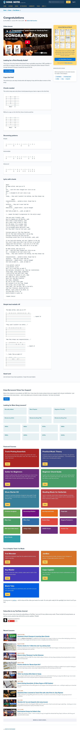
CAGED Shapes (46, 528)
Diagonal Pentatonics (67, 520)
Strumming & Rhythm (29, 511)
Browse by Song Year (61, 418)
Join (68, 2)
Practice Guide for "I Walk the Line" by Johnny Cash (33, 646)
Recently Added (9, 409)
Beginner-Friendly (60, 409)
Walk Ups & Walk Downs (11, 528)
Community (32, 6)
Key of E (68, 79)
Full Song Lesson (67, 76)
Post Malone (16, 10)
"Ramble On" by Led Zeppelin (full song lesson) (32, 702)
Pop (62, 79)
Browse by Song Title (36, 418)
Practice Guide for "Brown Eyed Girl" (29, 664)
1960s (25, 426)
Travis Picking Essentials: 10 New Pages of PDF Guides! (35, 683)
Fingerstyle (64, 511)
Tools (38, 6)
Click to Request (9, 71)
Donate (6, 399)
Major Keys (8, 520)
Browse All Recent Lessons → (40, 720)
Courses (10, 6)
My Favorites (23, 6)
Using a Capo (27, 528)
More (43, 6)
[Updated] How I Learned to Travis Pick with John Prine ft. (40, 693)
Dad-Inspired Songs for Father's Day (28, 711)
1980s (62, 426)
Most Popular (33, 409)
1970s (44, 426)
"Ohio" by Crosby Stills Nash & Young (29, 674)
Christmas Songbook (10, 511)
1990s (6, 435)
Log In (73, 2)
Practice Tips (64, 528)
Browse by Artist (9, 418)
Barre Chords (8, 537)
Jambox (14, 600)
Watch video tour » (69, 63)
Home (4, 6)
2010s (57, 79)
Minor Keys (26, 520)
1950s (6, 426)
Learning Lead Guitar (48, 511)
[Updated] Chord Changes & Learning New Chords (33, 636)
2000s (25, 435)
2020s (63, 435)
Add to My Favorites (32, 20)
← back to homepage (9, 729)
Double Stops (46, 520)
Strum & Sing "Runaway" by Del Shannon (30, 655)
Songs (16, 6)
